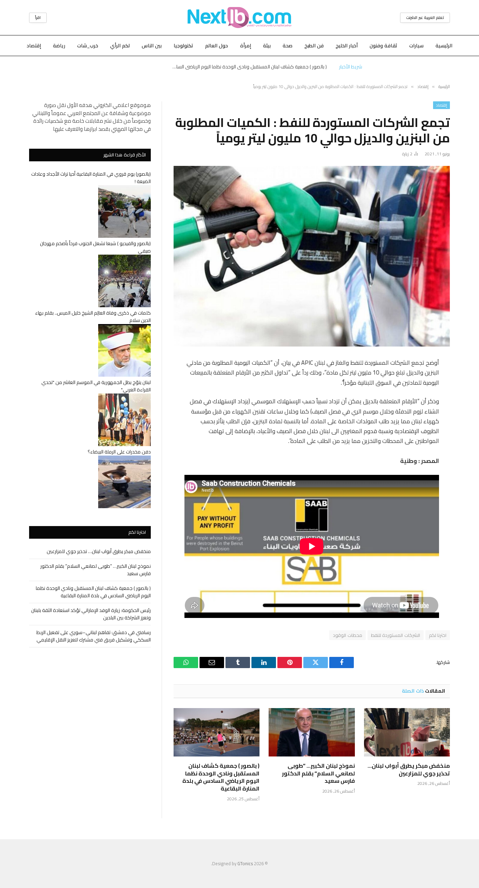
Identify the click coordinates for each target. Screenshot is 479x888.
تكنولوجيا (183, 45)
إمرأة (245, 45)
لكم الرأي (120, 45)
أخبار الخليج (347, 45)
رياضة (59, 45)
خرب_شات (87, 45)
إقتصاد (34, 45)
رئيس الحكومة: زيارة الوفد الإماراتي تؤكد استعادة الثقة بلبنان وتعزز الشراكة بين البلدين (91, 614)
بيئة (267, 45)
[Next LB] (239, 18)
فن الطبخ (314, 45)
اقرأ (38, 17)
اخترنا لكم (437, 635)
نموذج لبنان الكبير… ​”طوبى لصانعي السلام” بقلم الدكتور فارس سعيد (318, 773)
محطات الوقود (347, 635)
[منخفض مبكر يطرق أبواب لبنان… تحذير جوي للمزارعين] (407, 732)
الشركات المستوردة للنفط (395, 635)
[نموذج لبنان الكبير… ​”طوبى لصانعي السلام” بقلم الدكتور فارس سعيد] (312, 732)
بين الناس (152, 45)
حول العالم (216, 45)
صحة (287, 45)
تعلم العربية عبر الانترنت (425, 17)
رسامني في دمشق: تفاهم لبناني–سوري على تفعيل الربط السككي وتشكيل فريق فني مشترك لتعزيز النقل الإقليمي (93, 636)
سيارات (416, 45)
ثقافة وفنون (383, 45)
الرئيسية (444, 45)
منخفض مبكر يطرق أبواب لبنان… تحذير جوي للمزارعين (408, 770)
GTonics (245, 863)
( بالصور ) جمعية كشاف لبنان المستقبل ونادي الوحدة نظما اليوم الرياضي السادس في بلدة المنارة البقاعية (248, 66)
